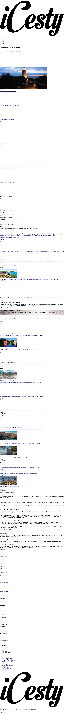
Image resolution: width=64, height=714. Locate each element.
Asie (2, 40)
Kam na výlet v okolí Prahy (6, 668)
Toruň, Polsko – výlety (5, 648)
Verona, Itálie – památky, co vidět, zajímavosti (23, 233)
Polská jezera (4, 649)
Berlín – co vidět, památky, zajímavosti (16, 234)
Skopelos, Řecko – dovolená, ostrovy (8, 661)
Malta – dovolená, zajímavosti (6, 652)
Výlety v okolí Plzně (5, 667)
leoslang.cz (5, 712)
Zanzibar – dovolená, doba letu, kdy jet (43, 234)
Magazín (3, 43)
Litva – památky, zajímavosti (6, 657)
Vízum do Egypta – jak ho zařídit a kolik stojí (11, 235)
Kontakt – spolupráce (5, 670)
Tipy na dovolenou (3, 319)
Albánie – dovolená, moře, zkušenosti (52, 233)
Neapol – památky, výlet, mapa (7, 659)
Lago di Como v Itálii (5, 655)
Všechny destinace (3, 366)
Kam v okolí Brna (5, 664)
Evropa (3, 39)
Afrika (3, 41)
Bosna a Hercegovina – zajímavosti (7, 656)
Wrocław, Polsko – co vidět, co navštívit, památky (8, 233)
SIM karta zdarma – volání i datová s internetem (38, 233)
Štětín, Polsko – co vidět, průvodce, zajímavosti (29, 234)
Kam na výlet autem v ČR (6, 666)
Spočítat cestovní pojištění (4, 307)
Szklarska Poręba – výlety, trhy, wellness (8, 660)
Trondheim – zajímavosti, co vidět (7, 665)
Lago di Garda (4, 651)
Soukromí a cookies (5, 669)
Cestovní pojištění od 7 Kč (6, 37)
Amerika (3, 42)
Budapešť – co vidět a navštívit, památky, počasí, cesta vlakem (28, 235)
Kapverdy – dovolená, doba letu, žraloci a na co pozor (47, 235)
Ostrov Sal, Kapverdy (5, 650)
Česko (3, 38)
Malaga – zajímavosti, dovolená (7, 658)
